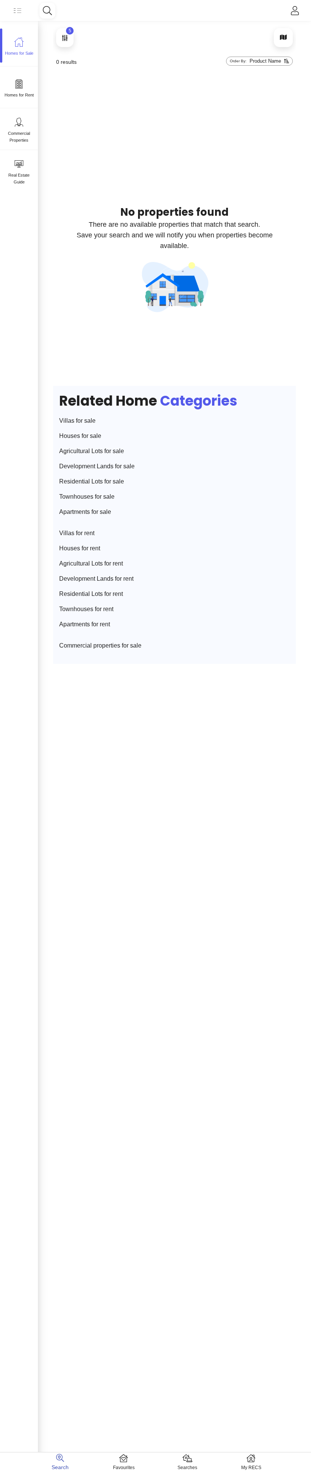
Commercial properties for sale (100, 645)
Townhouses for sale (87, 496)
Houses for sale (80, 436)
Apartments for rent (84, 624)
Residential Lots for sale (91, 481)
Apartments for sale (85, 512)
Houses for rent (79, 548)
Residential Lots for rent (91, 594)
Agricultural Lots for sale (91, 451)
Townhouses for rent (86, 609)
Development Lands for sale (97, 466)
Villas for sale (77, 420)
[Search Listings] (47, 11)
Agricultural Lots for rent (91, 563)
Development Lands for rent (96, 578)
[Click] (295, 10)
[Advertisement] (195, 97)
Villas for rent (76, 533)
